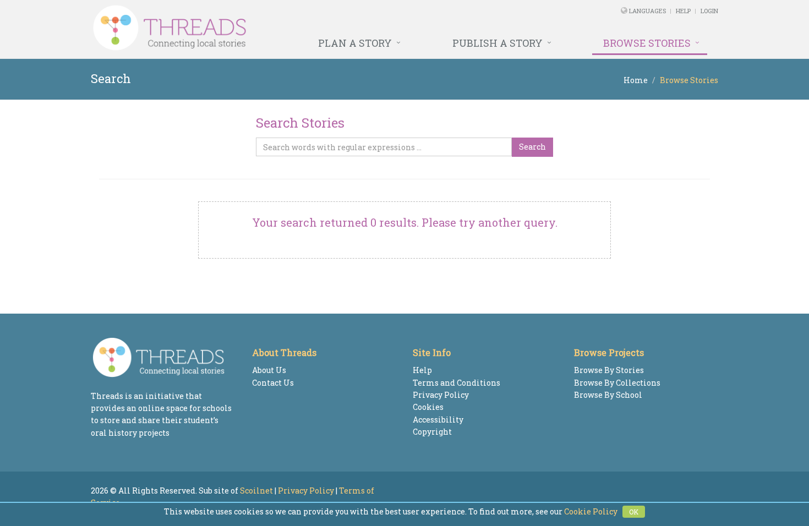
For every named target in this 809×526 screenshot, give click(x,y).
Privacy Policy (441, 395)
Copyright (432, 431)
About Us (269, 370)
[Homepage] (285, 28)
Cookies (428, 407)
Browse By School (608, 395)
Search (532, 146)
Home (636, 80)
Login (709, 11)
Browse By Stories (609, 370)
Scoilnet (256, 490)
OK (633, 511)
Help (683, 11)
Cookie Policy (590, 511)
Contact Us (273, 382)
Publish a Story (497, 43)
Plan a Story (355, 43)
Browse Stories (647, 43)
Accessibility (438, 419)
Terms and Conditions (456, 382)
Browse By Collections (617, 382)
